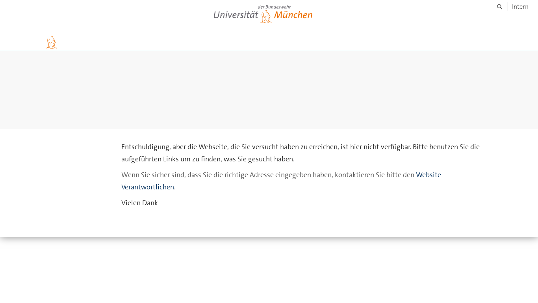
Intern (520, 6)
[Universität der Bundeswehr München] (263, 12)
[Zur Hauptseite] (52, 43)
